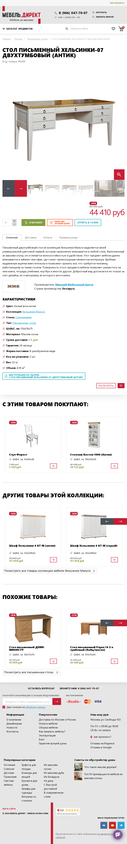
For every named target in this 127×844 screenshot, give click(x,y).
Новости (11, 727)
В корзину (35, 222)
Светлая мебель (9, 782)
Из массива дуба (54, 772)
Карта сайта (9, 808)
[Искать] (66, 28)
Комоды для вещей (29, 774)
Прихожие (10, 776)
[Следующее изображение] (119, 124)
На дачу (48, 780)
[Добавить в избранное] (121, 385)
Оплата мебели (48, 723)
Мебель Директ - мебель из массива (29, 813)
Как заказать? (117, 3)
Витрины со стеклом (29, 798)
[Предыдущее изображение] (7, 124)
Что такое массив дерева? (100, 767)
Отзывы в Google (101, 747)
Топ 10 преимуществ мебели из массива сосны (103, 776)
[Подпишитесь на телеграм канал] (121, 825)
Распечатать (106, 385)
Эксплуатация (47, 735)
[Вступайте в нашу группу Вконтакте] (103, 825)
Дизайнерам (14, 723)
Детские (9, 772)
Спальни (9, 768)
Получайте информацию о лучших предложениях (30, 695)
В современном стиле (53, 794)
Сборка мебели (48, 727)
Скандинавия (23, 317)
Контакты (101, 12)
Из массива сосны (51, 766)
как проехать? (102, 736)
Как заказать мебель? (52, 731)
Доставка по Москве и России (57, 719)
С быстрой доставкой (50, 786)
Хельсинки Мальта (33, 311)
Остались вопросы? (41, 688)
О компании (13, 719)
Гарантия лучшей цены (52, 743)
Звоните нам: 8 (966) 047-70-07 (79, 688)
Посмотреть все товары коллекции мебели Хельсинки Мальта (47, 570)
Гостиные (9, 764)
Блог (42, 739)
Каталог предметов (19, 28)
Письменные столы (24, 323)
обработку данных (35, 707)
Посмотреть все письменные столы (29, 672)
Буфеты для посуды (29, 766)
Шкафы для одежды (28, 790)
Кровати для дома (29, 782)
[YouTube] (112, 825)
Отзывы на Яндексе (102, 743)
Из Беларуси (51, 776)
